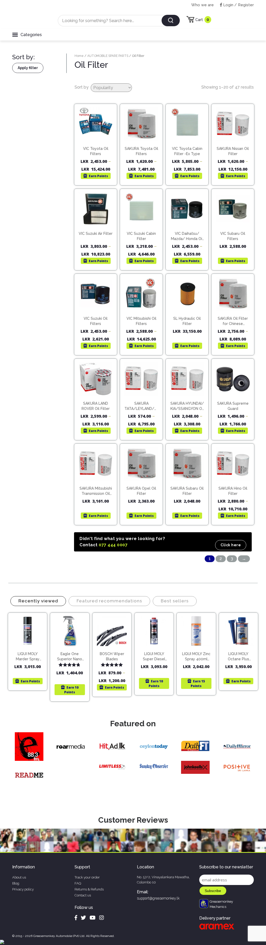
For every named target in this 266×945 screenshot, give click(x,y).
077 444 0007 (113, 544)
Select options (98, 141)
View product (96, 152)
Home (79, 56)
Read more (235, 226)
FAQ (78, 883)
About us (19, 877)
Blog (15, 883)
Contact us (83, 895)
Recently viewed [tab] (38, 600)
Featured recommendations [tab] (109, 600)
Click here (231, 545)
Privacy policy (23, 889)
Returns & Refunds (89, 889)
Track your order (87, 877)
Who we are (202, 5)
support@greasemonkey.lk (158, 898)
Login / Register (238, 5)
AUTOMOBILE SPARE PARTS (107, 56)
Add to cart (30, 647)
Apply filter (28, 68)
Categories (31, 34)
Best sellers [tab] (175, 600)
